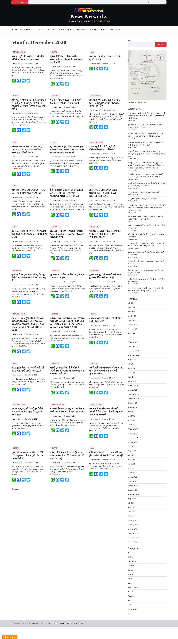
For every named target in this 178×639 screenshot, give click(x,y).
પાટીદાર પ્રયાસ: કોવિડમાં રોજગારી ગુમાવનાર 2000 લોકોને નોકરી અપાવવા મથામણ (105, 234)
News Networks (89, 16)
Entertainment (132, 561)
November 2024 (133, 351)
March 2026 (132, 316)
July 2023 (131, 412)
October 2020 (132, 542)
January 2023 (132, 433)
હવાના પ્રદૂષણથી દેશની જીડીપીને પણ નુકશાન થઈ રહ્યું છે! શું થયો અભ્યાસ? (27, 411)
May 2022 (131, 464)
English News (27, 30)
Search (130, 40)
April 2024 (131, 377)
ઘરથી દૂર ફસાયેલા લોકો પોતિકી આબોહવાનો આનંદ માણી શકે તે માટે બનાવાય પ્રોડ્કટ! (67, 370)
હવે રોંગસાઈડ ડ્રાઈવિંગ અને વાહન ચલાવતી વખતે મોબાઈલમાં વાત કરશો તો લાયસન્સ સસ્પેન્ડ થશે (67, 149)
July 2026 (131, 303)
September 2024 (133, 355)
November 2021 (133, 486)
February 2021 (133, 525)
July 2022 (131, 455)
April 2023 (131, 420)
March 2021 (132, 520)
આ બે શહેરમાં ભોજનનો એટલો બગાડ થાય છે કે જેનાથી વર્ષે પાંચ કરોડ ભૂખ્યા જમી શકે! (106, 370)
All (92, 52)
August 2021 (132, 499)
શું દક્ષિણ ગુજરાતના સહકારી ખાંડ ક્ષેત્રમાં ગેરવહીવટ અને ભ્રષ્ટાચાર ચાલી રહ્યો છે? (104, 103)
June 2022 (131, 460)
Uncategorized (133, 609)
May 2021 (131, 512)
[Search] (164, 30)
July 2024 (131, 364)
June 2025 (131, 333)
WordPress (79, 623)
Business (81, 30)
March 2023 (132, 425)
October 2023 (132, 403)
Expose (55, 314)
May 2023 (131, 416)
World (70, 30)
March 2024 (132, 381)
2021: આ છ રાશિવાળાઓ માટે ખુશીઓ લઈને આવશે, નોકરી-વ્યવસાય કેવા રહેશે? (103, 193)
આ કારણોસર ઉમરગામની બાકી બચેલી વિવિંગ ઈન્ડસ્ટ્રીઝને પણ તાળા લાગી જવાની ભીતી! (106, 411)
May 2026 (131, 307)
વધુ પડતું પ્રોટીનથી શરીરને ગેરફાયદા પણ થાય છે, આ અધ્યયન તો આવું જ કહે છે (29, 234)
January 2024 (132, 390)
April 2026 (131, 312)
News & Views (19, 52)
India (61, 30)
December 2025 (133, 320)
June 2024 (131, 368)
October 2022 (132, 446)
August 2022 (132, 451)
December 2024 (133, 346)
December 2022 (133, 438)
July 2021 (131, 503)
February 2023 (133, 429)
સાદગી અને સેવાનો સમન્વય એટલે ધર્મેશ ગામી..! (144, 192)
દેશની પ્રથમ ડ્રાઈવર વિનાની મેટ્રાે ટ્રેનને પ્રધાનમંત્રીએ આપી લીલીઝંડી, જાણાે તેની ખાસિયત (66, 193)
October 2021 (132, 490)
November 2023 (133, 399)
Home (14, 30)
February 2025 (133, 342)
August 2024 (132, 360)
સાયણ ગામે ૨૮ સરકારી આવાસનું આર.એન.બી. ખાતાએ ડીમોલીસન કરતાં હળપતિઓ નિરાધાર (27, 149)
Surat (41, 30)
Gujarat (51, 30)
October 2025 (132, 329)
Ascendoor (60, 623)
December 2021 (133, 481)
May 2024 (131, 373)
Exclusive (115, 30)
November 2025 (133, 325)
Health (93, 30)
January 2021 (132, 529)
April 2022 (131, 468)
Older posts (16, 489)
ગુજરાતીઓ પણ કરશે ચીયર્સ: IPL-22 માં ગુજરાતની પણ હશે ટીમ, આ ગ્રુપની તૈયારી (28, 455)
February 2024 (133, 386)
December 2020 (133, 533)
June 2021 (131, 507)
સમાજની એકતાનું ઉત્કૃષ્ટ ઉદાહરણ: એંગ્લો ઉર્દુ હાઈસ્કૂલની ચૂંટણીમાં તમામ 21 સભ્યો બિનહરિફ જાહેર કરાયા (146, 153)
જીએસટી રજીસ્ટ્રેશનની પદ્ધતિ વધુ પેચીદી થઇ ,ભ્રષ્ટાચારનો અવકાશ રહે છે (29, 277)
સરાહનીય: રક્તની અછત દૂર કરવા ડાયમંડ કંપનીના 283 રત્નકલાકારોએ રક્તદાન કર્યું (67, 455)
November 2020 (133, 538)
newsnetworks (18, 63)
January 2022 (132, 477)
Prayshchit (131, 596)
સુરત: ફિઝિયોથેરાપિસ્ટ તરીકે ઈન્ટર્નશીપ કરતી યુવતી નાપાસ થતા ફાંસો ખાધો (66, 59)
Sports (103, 30)
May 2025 (131, 338)
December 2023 (133, 394)
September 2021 (133, 494)
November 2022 (133, 442)
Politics (130, 592)
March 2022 (132, 473)
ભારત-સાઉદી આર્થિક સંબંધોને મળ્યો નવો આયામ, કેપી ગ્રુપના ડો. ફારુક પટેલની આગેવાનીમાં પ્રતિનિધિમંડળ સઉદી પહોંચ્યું (146, 115)
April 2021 (131, 516)
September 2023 (133, 407)
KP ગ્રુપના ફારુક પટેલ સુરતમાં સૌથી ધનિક (142, 199)
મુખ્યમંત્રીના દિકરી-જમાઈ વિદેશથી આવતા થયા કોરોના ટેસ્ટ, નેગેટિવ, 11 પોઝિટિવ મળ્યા (67, 234)
